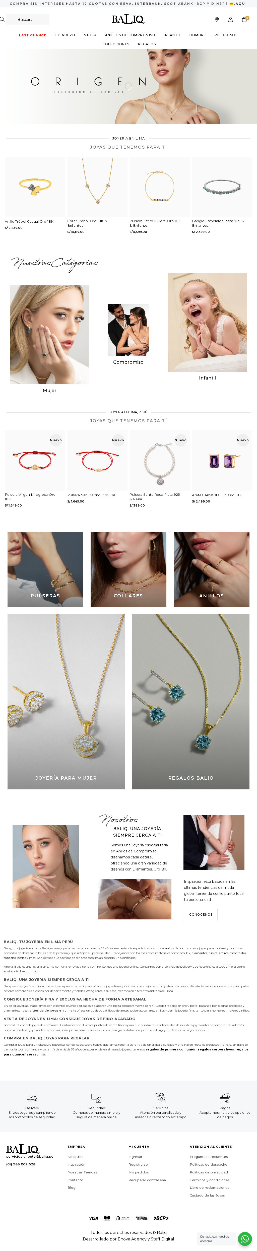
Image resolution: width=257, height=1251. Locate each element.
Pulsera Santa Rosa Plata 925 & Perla (155, 496)
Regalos (147, 44)
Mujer (90, 35)
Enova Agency (132, 1239)
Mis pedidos (138, 1172)
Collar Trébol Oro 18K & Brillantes (87, 223)
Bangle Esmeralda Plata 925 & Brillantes (218, 223)
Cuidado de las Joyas (207, 1196)
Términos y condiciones (210, 1180)
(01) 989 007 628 (20, 1164)
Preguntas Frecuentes (209, 1157)
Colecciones (116, 44)
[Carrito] (244, 19)
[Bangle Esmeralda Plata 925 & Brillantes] (222, 187)
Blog (72, 1188)
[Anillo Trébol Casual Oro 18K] (35, 187)
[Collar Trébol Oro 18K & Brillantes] (97, 187)
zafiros (223, 953)
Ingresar (135, 1157)
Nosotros (75, 1157)
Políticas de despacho (208, 1164)
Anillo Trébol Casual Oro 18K (29, 221)
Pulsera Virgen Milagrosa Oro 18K (30, 496)
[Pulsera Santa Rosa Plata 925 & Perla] (160, 460)
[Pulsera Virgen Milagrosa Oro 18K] (35, 460)
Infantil (172, 35)
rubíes (213, 953)
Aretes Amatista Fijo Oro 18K (217, 495)
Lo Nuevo (65, 35)
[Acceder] (230, 19)
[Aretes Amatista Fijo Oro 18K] (222, 460)
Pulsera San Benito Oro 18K (91, 495)
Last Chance (32, 35)
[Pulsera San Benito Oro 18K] (97, 460)
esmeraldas (238, 953)
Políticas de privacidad (209, 1172)
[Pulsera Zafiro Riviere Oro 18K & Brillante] (160, 187)
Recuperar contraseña (147, 1180)
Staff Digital (162, 1239)
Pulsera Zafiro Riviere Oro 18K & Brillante (155, 223)
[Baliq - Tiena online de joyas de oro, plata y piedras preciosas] (129, 19)
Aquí (241, 4)
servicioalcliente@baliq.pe (29, 1157)
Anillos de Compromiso (130, 35)
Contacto (75, 1180)
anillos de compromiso (181, 948)
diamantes (199, 953)
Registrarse (138, 1164)
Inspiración (76, 1164)
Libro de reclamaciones (209, 1188)
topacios (10, 958)
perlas (21, 958)
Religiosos (226, 35)
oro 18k (185, 953)
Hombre (197, 35)
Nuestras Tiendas (82, 1172)
